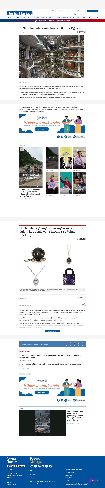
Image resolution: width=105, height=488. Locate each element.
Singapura (16, 17)
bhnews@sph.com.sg (38, 483)
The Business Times (70, 474)
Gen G (84, 17)
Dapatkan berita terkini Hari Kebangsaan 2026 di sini (54, 20)
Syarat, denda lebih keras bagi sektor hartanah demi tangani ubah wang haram (50, 365)
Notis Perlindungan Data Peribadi (14, 475)
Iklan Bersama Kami (12, 484)
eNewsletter (68, 11)
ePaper (75, 11)
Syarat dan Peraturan (12, 473)
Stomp (67, 480)
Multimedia (76, 17)
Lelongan (29, 374)
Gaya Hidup (44, 17)
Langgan (93, 10)
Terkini (9, 17)
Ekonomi (36, 17)
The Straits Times (69, 472)
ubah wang (22, 374)
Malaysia (23, 17)
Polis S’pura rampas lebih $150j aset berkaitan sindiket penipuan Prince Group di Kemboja (50, 356)
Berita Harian (68, 477)
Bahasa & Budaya (66, 17)
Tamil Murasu (68, 478)
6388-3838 (32, 474)
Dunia (29, 17)
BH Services (9, 479)
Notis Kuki (9, 477)
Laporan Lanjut (52, 331)
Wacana (51, 17)
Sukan (58, 17)
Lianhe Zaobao (68, 475)
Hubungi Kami (10, 469)
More (90, 17)
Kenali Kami (9, 471)
